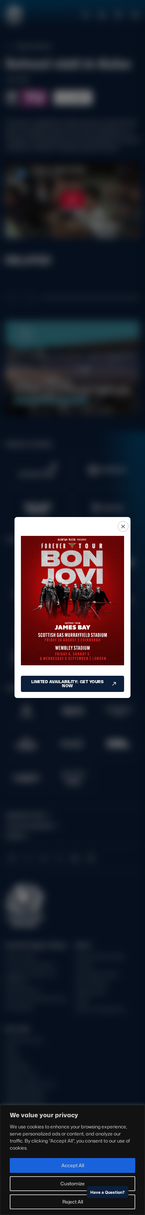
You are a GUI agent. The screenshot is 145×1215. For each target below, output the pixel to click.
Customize (72, 1183)
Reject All (72, 1201)
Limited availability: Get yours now (67, 683)
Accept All (72, 1165)
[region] (72, 1160)
